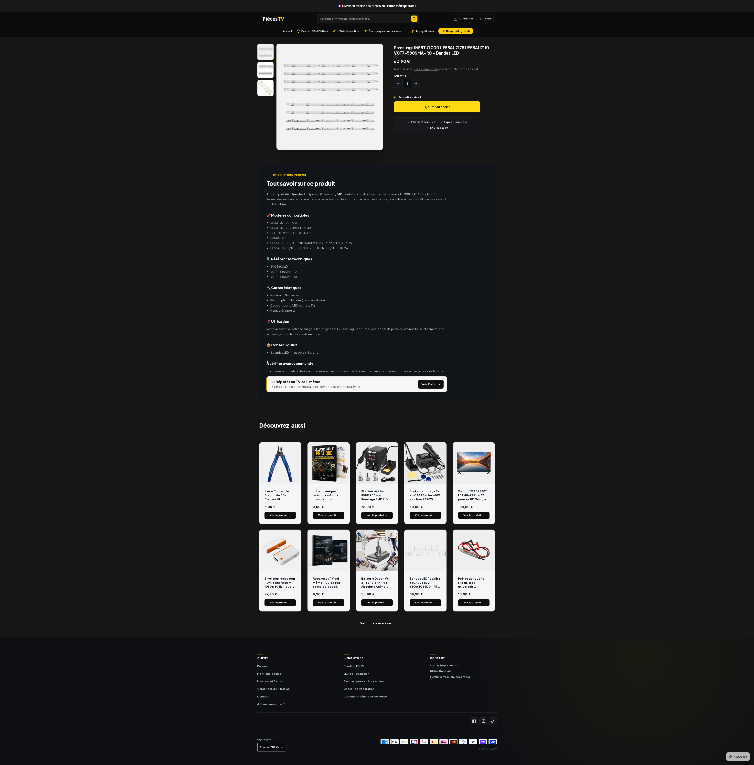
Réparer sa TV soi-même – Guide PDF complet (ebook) (327, 582)
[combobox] (368, 18)
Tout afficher (377, 623)
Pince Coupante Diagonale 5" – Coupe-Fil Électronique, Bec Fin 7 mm (278, 495)
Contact (263, 696)
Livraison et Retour (270, 681)
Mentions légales (269, 673)
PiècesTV (492, 749)
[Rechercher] (414, 19)
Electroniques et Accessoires (364, 681)
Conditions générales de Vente (365, 696)
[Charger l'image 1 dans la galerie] (265, 52)
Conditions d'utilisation (273, 688)
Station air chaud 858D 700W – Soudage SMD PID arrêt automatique (375, 495)
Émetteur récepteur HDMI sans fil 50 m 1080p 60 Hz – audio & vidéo (279, 582)
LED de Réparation (356, 673)
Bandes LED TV (354, 666)
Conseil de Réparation (359, 688)
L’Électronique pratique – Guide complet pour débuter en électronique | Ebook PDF (326, 495)
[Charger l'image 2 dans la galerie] (265, 70)
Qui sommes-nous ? (271, 704)
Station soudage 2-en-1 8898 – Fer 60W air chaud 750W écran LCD (425, 495)
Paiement (264, 666)
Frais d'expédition (426, 69)
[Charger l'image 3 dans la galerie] (265, 88)
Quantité (400, 75)
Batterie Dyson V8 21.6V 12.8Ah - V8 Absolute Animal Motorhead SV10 (375, 582)
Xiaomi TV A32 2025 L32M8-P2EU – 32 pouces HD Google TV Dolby (473, 495)
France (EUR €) (269, 747)
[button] (385, 31)
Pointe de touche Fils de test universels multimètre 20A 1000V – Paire (471, 582)
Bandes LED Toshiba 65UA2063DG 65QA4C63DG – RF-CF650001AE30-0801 (425, 582)
